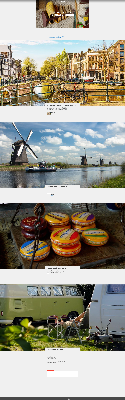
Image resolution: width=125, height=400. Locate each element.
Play (47, 36)
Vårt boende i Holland (58, 37)
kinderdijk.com (53, 195)
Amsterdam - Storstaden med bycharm (53, 36)
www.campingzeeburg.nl (50, 359)
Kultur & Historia (48, 193)
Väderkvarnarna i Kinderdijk (61, 36)
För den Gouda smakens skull (52, 37)
